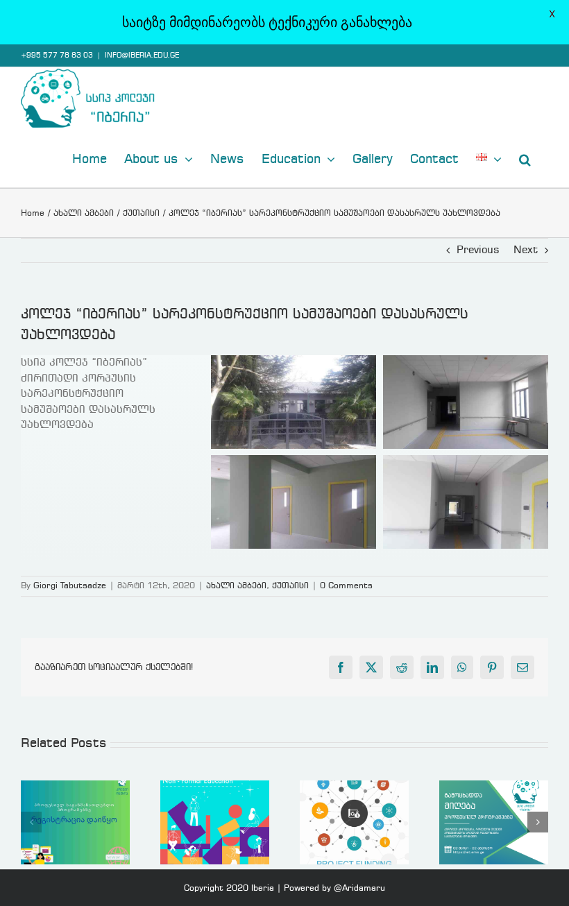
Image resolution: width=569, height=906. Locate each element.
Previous (478, 250)
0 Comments (346, 586)
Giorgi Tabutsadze (69, 586)
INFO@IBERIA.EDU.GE (142, 55)
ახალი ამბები (236, 586)
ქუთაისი (290, 586)
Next (525, 250)
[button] (525, 158)
